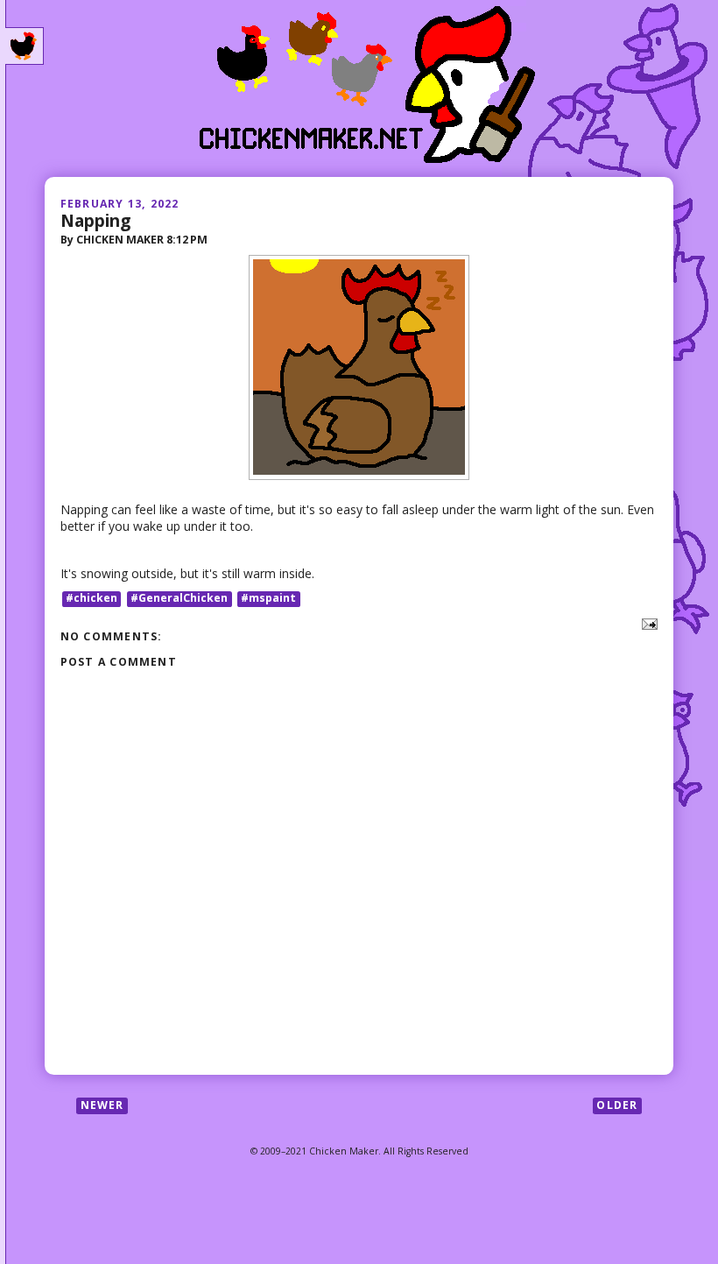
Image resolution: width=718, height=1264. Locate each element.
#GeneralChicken (179, 598)
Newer (102, 1105)
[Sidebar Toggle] (24, 46)
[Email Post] (647, 622)
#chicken (91, 598)
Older (616, 1105)
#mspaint (268, 598)
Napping (95, 220)
